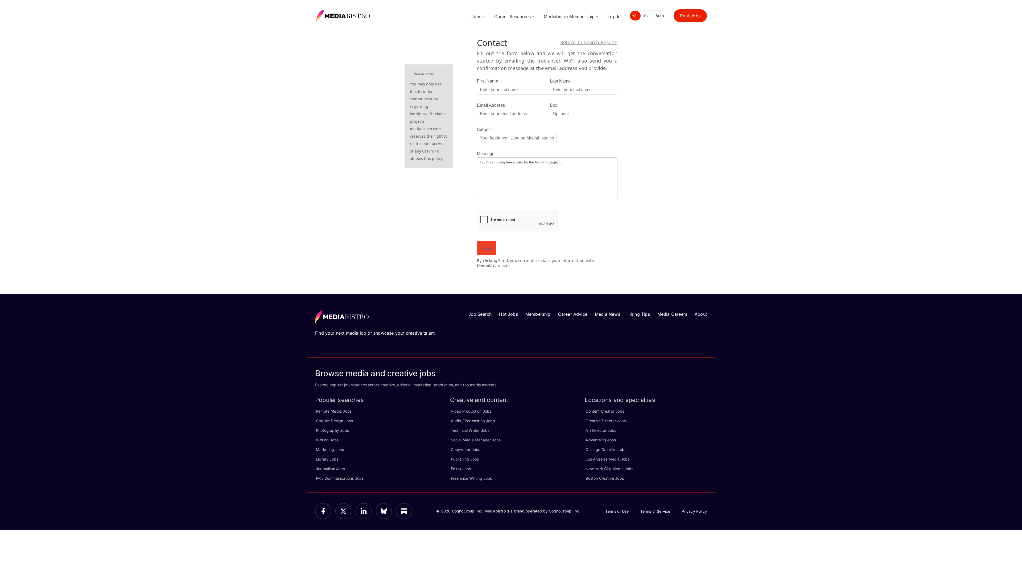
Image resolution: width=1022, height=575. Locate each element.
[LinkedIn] (364, 511)
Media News (607, 314)
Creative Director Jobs (606, 420)
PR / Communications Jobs (340, 478)
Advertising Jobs (601, 440)
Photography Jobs (332, 430)
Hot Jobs (508, 314)
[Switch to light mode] (635, 15)
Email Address (491, 105)
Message (485, 153)
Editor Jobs (461, 468)
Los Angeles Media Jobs (607, 459)
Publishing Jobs (465, 459)
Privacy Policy (694, 511)
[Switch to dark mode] (647, 15)
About (701, 314)
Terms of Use (617, 511)
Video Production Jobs (471, 411)
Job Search (480, 314)
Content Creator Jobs (605, 411)
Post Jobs (690, 15)
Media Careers (672, 314)
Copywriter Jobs (465, 449)
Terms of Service (655, 511)
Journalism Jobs (330, 468)
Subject (484, 129)
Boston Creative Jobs (605, 478)
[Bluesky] (384, 511)
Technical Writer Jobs (470, 430)
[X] (343, 511)
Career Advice (572, 314)
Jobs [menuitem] (476, 16)
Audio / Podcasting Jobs (473, 420)
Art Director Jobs (601, 430)
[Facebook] (323, 511)
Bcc (553, 105)
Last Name (560, 81)
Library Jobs (327, 459)
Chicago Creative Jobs (606, 449)
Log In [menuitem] (614, 16)
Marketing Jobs (330, 449)
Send (486, 249)
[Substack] (404, 511)
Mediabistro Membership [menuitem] (569, 16)
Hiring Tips (639, 314)
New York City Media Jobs (609, 468)
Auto (660, 15)
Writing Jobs (327, 440)
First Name (487, 81)
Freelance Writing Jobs (471, 478)
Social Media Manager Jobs (476, 440)
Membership (538, 314)
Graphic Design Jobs (334, 420)
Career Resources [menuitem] (512, 16)
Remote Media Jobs (334, 411)
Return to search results (588, 42)
